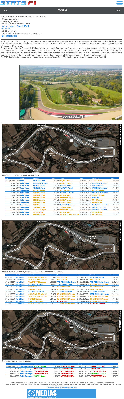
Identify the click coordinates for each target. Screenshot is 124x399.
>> (118, 10)
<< (6, 10)
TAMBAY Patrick (66, 188)
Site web (6, 28)
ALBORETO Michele (100, 193)
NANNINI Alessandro (100, 205)
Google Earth (23, 26)
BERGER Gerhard (99, 207)
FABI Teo (95, 198)
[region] (62, 197)
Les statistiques (9, 36)
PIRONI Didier (65, 185)
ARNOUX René (39, 181)
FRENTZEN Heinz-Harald (66, 282)
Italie (22, 181)
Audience (74, 387)
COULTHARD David (36, 284)
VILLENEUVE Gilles (40, 183)
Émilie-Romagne (26, 366)
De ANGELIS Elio (67, 193)
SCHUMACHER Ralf (64, 292)
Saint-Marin (24, 183)
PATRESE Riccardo (99, 188)
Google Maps (8, 26)
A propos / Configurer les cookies (58, 387)
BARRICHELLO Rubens (99, 294)
